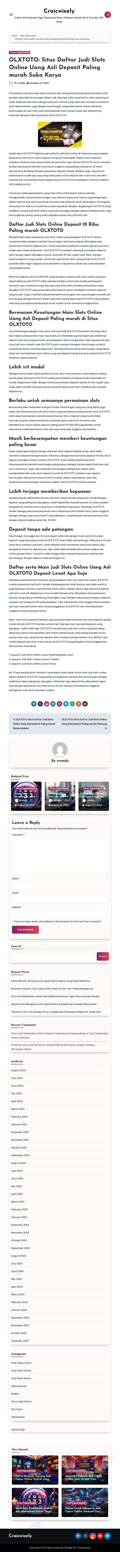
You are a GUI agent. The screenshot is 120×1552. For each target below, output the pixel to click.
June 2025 (17, 1178)
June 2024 (17, 1271)
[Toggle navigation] (11, 14)
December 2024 (20, 1225)
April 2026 (17, 1101)
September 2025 (20, 1155)
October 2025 (18, 1147)
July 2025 (17, 1170)
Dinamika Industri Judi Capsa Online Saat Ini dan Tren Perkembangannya (52, 988)
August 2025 (18, 1163)
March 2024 (18, 1294)
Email (15, 893)
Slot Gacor (17, 1409)
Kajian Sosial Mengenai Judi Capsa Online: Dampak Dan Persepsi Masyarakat (54, 1004)
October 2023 (18, 1333)
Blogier (69, 1547)
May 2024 (16, 1279)
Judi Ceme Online (21, 1370)
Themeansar (83, 1547)
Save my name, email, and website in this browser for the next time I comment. (58, 921)
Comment (18, 834)
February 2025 (19, 1209)
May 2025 (16, 1186)
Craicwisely (59, 11)
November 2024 (20, 1232)
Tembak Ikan (18, 1417)
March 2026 (18, 1109)
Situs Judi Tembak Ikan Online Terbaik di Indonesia (38, 1033)
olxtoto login (18, 1429)
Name (16, 878)
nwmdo (21, 83)
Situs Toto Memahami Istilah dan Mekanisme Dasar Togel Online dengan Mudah (55, 996)
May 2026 (16, 1093)
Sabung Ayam (19, 1386)
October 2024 (19, 1240)
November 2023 (20, 1325)
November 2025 (20, 1140)
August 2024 (18, 1255)
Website (16, 907)
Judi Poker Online (21, 1378)
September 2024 (20, 1248)
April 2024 (17, 1286)
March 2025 (17, 1201)
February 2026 (19, 1116)
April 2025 (17, 1194)
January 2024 (19, 1310)
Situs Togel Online (19, 52)
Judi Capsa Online (21, 1363)
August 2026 (18, 1070)
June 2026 (17, 1085)
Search (16, 946)
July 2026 (17, 1078)
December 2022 (20, 1341)
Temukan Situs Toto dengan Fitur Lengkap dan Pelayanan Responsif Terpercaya (56, 1012)
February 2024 (19, 1302)
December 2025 (20, 1132)
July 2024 (17, 1263)
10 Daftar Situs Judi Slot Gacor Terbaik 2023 (35, 1045)
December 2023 (20, 1317)
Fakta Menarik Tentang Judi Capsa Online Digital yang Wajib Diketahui (50, 981)
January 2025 (19, 1217)
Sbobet (15, 1393)
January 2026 (19, 1124)
